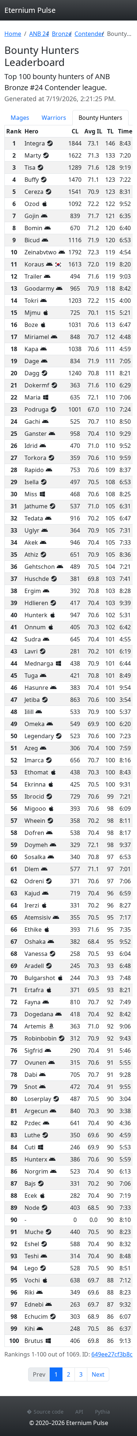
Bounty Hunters (100, 118)
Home (12, 34)
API (79, 1411)
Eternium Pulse (30, 10)
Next (98, 1374)
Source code (49, 1411)
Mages (20, 118)
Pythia (102, 1411)
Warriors (54, 118)
